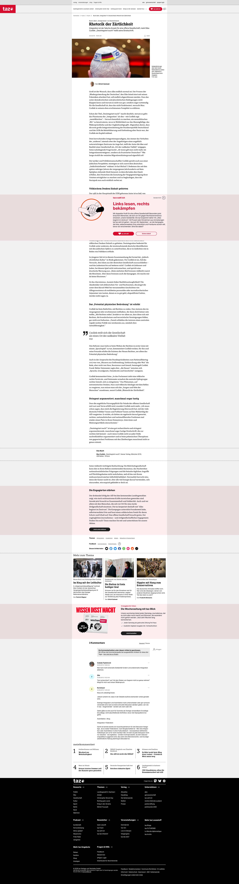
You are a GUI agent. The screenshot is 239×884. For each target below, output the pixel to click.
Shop (75, 858)
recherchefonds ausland (153, 801)
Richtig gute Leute (103, 801)
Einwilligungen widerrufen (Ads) (132, 875)
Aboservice (101, 855)
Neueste (141, 643)
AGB (148, 872)
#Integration (100, 538)
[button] (164, 9)
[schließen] (164, 198)
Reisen (75, 852)
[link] (84, 9)
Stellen (123, 801)
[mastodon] (155, 782)
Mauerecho (77, 834)
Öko (74, 795)
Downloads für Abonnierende (107, 861)
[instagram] (164, 782)
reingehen (76, 840)
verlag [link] (75, 2)
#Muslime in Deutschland (127, 538)
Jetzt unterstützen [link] (99, 529)
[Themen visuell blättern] (146, 9)
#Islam (116, 538)
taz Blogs (148, 825)
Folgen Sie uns (148, 781)
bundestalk (77, 825)
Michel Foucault (102, 807)
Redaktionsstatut (135, 869)
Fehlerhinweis (112, 544)
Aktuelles (124, 792)
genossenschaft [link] (151, 2)
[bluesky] (159, 782)
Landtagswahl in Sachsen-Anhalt (106, 793)
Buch (88, 15)
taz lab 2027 (125, 837)
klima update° (78, 831)
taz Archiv (148, 834)
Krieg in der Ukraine (104, 804)
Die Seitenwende (127, 798)
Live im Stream (126, 831)
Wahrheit (76, 813)
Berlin (75, 807)
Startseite (76, 15)
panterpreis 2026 (151, 807)
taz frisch (100, 828)
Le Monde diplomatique (153, 831)
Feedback (100, 852)
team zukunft (101, 825)
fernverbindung (78, 828)
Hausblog (124, 795)
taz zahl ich (148, 798)
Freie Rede (77, 837)
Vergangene (125, 834)
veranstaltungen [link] (83, 2)
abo (146, 792)
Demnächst (125, 825)
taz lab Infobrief (102, 834)
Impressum (142, 872)
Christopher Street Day (105, 798)
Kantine (76, 855)
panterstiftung (150, 804)
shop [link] (90, 2)
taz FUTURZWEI (150, 828)
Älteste (148, 643)
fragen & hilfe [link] (98, 2)
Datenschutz (133, 872)
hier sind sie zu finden (110, 654)
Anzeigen (76, 861)
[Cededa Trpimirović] (91, 664)
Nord (75, 810)
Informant (124, 872)
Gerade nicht (157, 198)
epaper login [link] (160, 2)
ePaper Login (101, 858)
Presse (123, 804)
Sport (75, 804)
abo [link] (143, 2)
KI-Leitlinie (161, 869)
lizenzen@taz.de (86, 872)
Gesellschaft (77, 798)
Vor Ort (123, 828)
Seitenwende (154, 872)
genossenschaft (150, 795)
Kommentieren (102, 544)
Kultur (83, 15)
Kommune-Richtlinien (149, 869)
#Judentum (109, 538)
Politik (75, 792)
